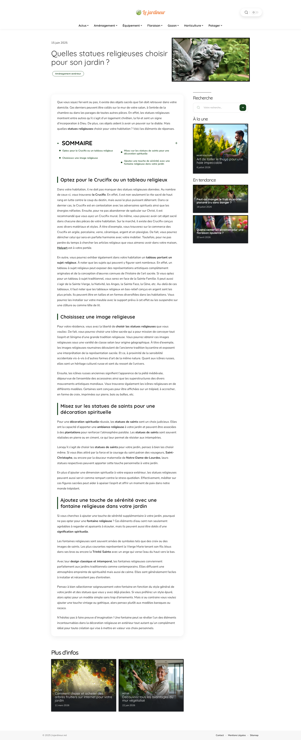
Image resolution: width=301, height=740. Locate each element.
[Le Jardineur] (150, 12)
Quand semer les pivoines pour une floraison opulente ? (220, 231)
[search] (246, 12)
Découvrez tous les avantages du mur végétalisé (147, 698)
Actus (58, 690)
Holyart (62, 248)
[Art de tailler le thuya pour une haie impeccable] (220, 148)
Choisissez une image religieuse (80, 158)
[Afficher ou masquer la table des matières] (135, 143)
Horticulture (204, 155)
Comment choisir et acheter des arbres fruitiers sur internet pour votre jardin (83, 696)
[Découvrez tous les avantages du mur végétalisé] (151, 685)
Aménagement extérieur (68, 73)
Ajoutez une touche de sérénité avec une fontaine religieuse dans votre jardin (147, 162)
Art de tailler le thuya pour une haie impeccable (220, 161)
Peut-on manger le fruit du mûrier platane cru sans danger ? (219, 201)
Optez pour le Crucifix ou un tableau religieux (87, 150)
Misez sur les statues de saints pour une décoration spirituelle (146, 152)
